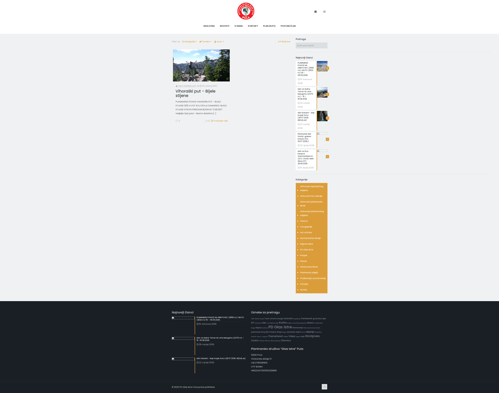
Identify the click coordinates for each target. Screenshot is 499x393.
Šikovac (267, 341)
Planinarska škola (309, 266)
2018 (252, 319)
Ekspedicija (296, 319)
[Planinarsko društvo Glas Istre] (245, 18)
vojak (302, 336)
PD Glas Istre (306, 249)
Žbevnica (286, 340)
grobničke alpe (319, 318)
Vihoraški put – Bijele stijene (195, 93)
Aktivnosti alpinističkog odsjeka (311, 188)
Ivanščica (258, 323)
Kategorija (190, 41)
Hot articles (306, 232)
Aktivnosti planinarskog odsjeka (312, 213)
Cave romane (270, 318)
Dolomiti (288, 318)
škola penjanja (276, 341)
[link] (238, 32)
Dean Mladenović (187, 85)
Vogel (297, 337)
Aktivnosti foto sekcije (311, 196)
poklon (267, 332)
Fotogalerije (306, 226)
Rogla (284, 332)
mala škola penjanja (299, 323)
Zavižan (255, 340)
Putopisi (304, 284)
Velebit (285, 337)
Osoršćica (264, 328)
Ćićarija (261, 341)
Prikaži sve (285, 41)
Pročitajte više (220, 120)
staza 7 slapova (262, 337)
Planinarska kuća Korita (312, 328)
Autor (219, 41)
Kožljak (289, 323)
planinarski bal (257, 332)
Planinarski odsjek (309, 272)
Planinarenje (297, 328)
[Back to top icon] (324, 386)
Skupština (318, 332)
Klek (277, 323)
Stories (303, 289)
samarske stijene (294, 332)
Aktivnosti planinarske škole (311, 203)
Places (303, 261)
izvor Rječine (271, 323)
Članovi (304, 221)
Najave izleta (306, 243)
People (303, 255)
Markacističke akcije (310, 238)
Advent (257, 319)
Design (280, 318)
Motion (310, 322)
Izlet (264, 322)
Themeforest (275, 336)
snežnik (253, 337)
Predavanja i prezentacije (313, 278)
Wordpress (312, 336)
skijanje (310, 331)
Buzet (262, 319)
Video (292, 336)
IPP (252, 322)
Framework (306, 318)
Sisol (303, 332)
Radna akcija (276, 332)
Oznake (206, 41)
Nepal (258, 328)
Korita (282, 322)
